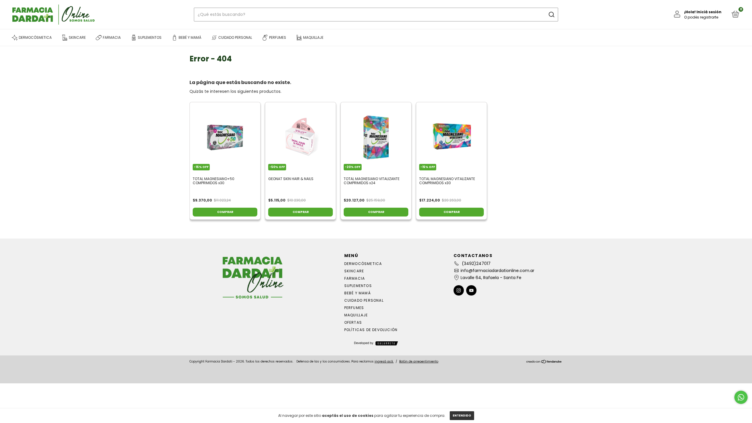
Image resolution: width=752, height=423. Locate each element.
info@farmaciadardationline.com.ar (497, 270)
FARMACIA (354, 278)
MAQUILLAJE (356, 315)
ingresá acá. (384, 361)
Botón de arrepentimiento (418, 361)
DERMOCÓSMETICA (363, 263)
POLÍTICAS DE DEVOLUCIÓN (371, 329)
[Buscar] (551, 14)
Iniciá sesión (708, 11)
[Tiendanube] (544, 362)
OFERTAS (353, 322)
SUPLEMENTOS (358, 285)
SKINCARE (354, 270)
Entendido (462, 415)
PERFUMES (354, 307)
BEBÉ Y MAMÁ (357, 293)
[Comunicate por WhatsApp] (741, 397)
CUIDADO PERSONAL (364, 300)
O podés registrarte (701, 17)
